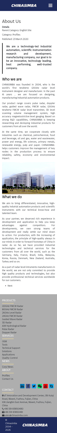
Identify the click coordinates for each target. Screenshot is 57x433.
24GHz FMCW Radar (12, 316)
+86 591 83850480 (13, 408)
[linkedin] (22, 386)
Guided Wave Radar (12, 319)
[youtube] (45, 386)
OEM (4, 341)
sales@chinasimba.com (16, 415)
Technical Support (11, 348)
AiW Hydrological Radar (14, 326)
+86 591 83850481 (13, 412)
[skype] (51, 386)
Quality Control (10, 358)
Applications (8, 354)
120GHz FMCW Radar (12, 306)
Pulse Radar (8, 329)
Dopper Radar (9, 332)
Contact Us (7, 379)
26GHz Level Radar (11, 312)
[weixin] (40, 386)
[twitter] (33, 386)
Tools (4, 344)
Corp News (7, 367)
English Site (25, 30)
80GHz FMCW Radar (12, 309)
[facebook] (28, 386)
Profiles (16, 34)
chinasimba (23, 5)
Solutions (7, 351)
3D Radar (7, 322)
